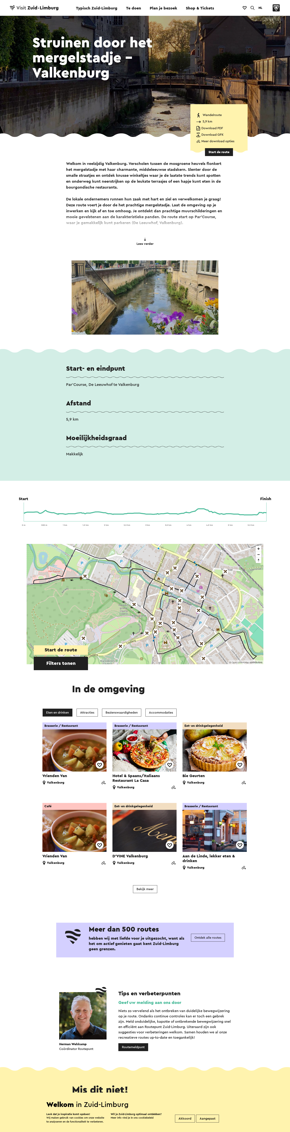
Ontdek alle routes (208, 937)
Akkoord (185, 1118)
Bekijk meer (145, 889)
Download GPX (212, 134)
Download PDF (212, 128)
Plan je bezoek (163, 8)
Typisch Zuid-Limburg (96, 8)
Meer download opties (217, 141)
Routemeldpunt (133, 1047)
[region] (145, 604)
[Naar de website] (103, 783)
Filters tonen (61, 663)
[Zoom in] (258, 549)
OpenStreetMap (240, 662)
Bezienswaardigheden (122, 712)
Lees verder (145, 243)
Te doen (133, 8)
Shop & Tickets (200, 8)
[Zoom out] (258, 554)
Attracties (87, 712)
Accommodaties (161, 712)
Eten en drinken (57, 712)
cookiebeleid (145, 1117)
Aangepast (207, 1118)
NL (260, 7)
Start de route (219, 152)
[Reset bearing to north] (258, 560)
